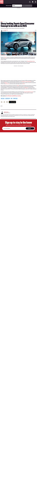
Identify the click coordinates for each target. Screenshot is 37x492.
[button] (18, 42)
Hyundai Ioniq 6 (28, 81)
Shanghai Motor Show (31, 61)
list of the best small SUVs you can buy (13, 95)
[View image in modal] (2, 42)
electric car (7, 83)
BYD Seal (26, 87)
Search (30, 2)
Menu (35, 2)
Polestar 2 (23, 81)
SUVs (24, 83)
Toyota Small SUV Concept (28, 91)
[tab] (3, 53)
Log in (32, 2)
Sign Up (29, 128)
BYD (18, 85)
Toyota (5, 57)
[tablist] (18, 53)
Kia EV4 (5, 82)
